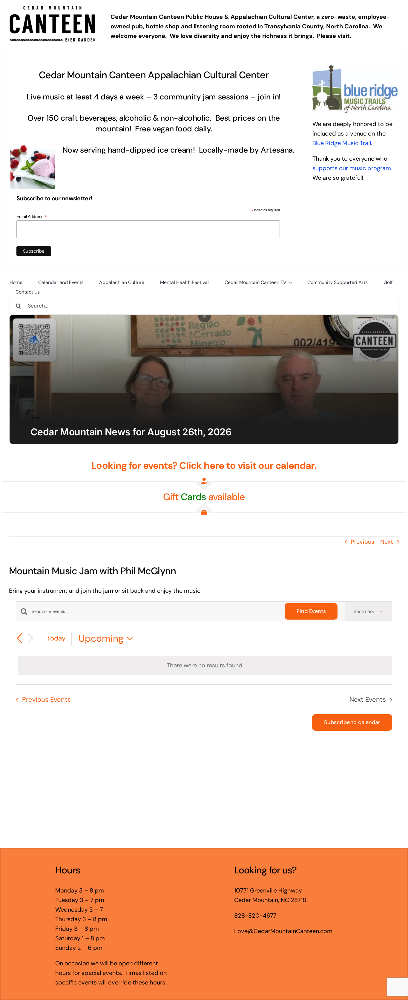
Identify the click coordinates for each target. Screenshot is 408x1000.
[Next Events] (30, 638)
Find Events (311, 611)
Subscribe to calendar (352, 722)
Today (56, 638)
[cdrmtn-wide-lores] (52, 9)
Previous (362, 542)
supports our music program (351, 168)
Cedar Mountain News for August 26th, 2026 (130, 432)
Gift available (204, 497)
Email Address (31, 216)
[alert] (205, 665)
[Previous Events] (19, 638)
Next (386, 542)
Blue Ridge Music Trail (341, 143)
